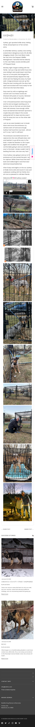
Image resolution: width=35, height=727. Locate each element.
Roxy (3, 644)
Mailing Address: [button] (6, 697)
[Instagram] (12, 723)
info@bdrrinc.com (6, 687)
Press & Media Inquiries (8, 690)
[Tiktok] (9, 723)
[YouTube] (16, 723)
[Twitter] (5, 723)
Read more (4, 594)
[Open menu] (4, 6)
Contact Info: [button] (6, 681)
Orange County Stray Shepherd (17, 582)
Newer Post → (29, 529)
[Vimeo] (19, 723)
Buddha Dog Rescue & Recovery (13, 718)
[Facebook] (2, 723)
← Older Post (5, 529)
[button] (17, 673)
